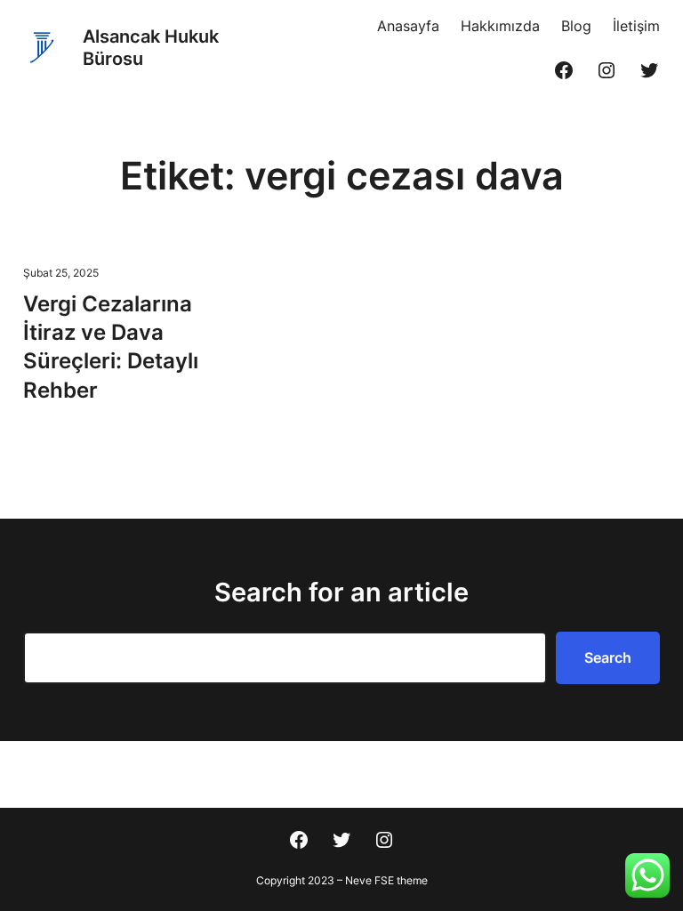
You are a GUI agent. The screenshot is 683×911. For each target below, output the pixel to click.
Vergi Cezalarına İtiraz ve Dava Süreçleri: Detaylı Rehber (110, 347)
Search (607, 657)
